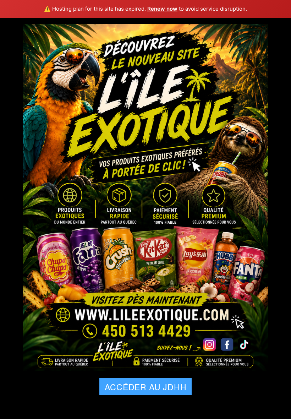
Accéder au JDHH (145, 387)
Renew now (162, 8)
